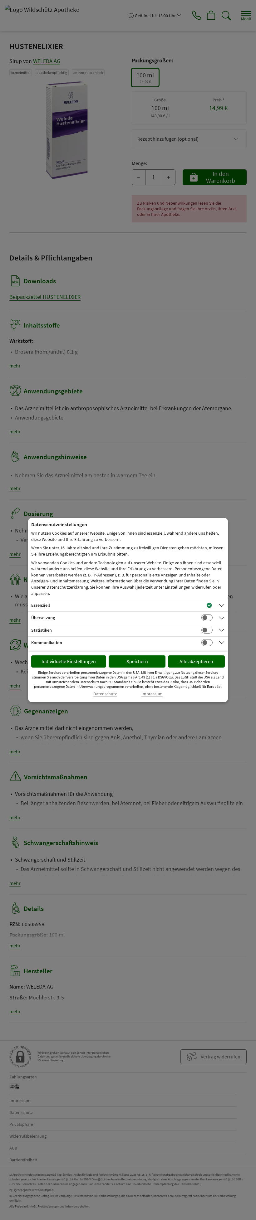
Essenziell (40, 605)
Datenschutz (105, 694)
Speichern (137, 661)
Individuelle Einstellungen (69, 661)
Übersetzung (43, 617)
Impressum (152, 694)
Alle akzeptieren (196, 661)
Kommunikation (46, 642)
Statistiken (41, 630)
